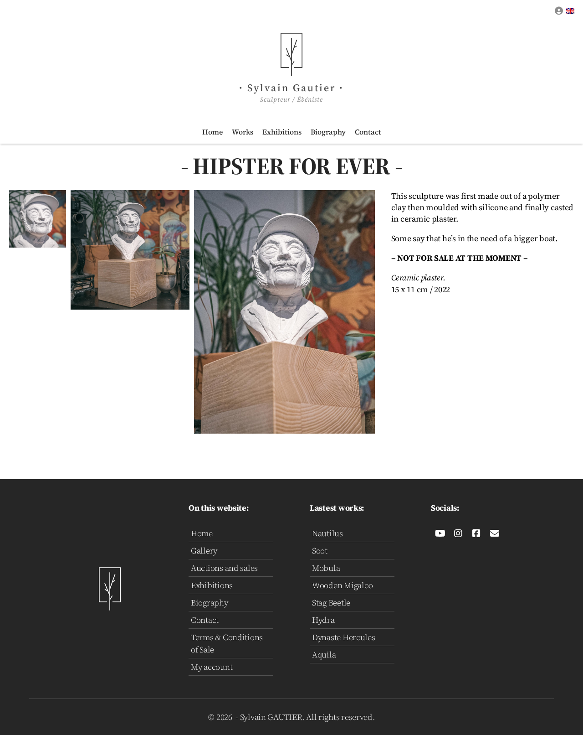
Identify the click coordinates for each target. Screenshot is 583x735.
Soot (319, 550)
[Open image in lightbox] (37, 219)
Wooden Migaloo (342, 585)
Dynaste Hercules (343, 637)
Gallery (204, 550)
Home (212, 132)
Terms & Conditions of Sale (227, 643)
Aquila (324, 654)
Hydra (323, 620)
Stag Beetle (331, 602)
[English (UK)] (571, 10)
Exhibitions (282, 132)
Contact (368, 132)
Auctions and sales (224, 568)
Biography (328, 132)
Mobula (326, 568)
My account (211, 667)
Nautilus (327, 533)
